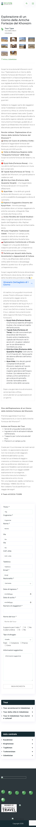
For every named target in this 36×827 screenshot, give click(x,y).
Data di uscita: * (9, 598)
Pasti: (5, 643)
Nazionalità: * (8, 578)
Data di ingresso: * (10, 589)
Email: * (6, 570)
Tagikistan (7, 748)
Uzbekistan (8, 755)
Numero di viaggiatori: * (12, 606)
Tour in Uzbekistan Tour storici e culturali (16, 717)
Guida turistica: (9, 630)
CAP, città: (7, 551)
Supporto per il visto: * (12, 627)
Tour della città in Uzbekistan (16, 712)
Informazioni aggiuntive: (13, 650)
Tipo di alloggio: (9, 635)
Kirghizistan (8, 744)
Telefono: (7, 562)
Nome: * (6, 524)
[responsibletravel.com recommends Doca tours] (9, 808)
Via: (4, 534)
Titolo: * (6, 507)
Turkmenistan (9, 752)
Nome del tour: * (9, 617)
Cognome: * (8, 515)
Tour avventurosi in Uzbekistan (16, 708)
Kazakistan (8, 740)
